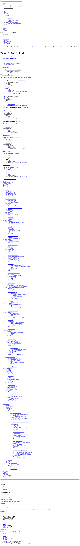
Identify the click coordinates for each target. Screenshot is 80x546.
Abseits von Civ (6, 39)
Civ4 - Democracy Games (13, 311)
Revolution (15, 448)
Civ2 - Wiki (10, 334)
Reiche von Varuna (17, 435)
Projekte (7, 462)
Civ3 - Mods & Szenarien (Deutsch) (15, 323)
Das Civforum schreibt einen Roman (15, 208)
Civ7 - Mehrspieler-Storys (11, 194)
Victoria (9, 377)
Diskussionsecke (9, 408)
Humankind (10, 392)
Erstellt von (5, 77)
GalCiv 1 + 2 (13, 395)
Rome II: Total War (12, 388)
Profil (9, 89)
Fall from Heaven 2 (14, 295)
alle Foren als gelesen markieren (12, 22)
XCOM (9, 370)
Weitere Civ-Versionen (7, 330)
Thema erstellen (5, 58)
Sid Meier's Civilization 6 (8, 220)
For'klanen (15, 434)
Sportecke (7, 459)
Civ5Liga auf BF (13, 268)
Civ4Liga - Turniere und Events (16, 307)
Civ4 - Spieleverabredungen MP (14, 304)
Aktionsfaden (21, 80)
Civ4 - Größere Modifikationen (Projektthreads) (15, 287)
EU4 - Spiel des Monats (15, 374)
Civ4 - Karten (10, 284)
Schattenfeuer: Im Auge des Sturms (20, 450)
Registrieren (5, 3)
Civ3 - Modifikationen (10, 321)
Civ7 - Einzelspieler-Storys (11, 193)
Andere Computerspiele (7, 368)
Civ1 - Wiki (10, 336)
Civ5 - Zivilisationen (12, 252)
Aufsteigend (6, 505)
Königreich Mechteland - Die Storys (23, 442)
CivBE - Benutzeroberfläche (16, 350)
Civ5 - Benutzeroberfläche (13, 255)
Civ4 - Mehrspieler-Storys (11, 201)
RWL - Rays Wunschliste (15, 360)
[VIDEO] (5, 526)
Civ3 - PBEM (8, 326)
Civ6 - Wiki (10, 228)
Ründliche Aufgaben (23, 107)
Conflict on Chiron (14, 298)
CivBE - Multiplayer (12, 351)
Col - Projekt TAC (11, 361)
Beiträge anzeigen (11, 90)
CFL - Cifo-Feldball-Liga (15, 419)
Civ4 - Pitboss (11, 310)
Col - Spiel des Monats (12, 367)
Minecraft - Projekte (14, 398)
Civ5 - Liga (10, 267)
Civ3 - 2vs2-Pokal (11, 329)
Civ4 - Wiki (10, 279)
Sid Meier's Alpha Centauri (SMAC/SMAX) (14, 354)
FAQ (19, 121)
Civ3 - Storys (8, 203)
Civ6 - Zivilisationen (12, 233)
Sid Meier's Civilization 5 (8, 239)
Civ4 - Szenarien (11, 283)
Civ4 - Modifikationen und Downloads (13, 280)
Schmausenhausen (16, 455)
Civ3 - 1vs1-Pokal (11, 327)
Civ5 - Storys (10, 247)
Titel (1, 77)
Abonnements (5, 184)
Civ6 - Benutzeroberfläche (13, 236)
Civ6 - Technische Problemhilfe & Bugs (16, 222)
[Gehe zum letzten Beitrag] (21, 91)
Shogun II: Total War (12, 383)
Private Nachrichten (7, 183)
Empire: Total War (11, 385)
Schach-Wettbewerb (12, 402)
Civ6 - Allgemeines (9, 221)
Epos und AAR (16, 425)
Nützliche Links (9, 15)
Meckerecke (8, 461)
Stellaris (9, 380)
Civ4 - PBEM (11, 305)
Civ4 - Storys (10, 278)
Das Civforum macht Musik (18, 432)
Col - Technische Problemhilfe (14, 358)
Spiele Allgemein (9, 391)
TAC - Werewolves (14, 363)
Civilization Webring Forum (8, 534)
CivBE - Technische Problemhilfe (14, 343)
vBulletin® (8, 542)
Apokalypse (15, 446)
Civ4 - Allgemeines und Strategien (12, 271)
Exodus (14, 443)
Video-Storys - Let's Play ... (11, 192)
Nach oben (14, 179)
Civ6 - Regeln (11, 232)
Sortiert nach (3, 499)
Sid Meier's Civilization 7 (8, 212)
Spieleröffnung (7, 151)
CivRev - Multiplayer (12, 340)
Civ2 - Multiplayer (11, 333)
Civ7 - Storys (10, 217)
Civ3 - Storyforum (11, 318)
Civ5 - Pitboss (11, 269)
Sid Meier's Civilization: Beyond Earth (13, 342)
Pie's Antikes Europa (12, 289)
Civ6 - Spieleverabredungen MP (14, 238)
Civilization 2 (8, 331)
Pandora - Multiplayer (14, 401)
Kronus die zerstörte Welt (15, 420)
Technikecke (8, 407)
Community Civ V (14, 302)
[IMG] (4, 525)
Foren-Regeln (3, 529)
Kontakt (4, 533)
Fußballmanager (9, 390)
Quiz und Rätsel (11, 406)
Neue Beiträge (8, 13)
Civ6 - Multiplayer (9, 237)
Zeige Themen (10, 71)
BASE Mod (10, 288)
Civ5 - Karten (10, 250)
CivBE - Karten (13, 346)
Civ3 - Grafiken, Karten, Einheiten (15, 324)
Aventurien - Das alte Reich (13, 260)
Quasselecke (8, 405)
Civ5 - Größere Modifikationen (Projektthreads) (15, 256)
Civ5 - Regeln (11, 251)
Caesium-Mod (13, 293)
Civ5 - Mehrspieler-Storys (11, 199)
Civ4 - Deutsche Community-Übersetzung (18, 294)
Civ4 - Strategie (11, 274)
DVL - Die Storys (19, 430)
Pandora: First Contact (12, 400)
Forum (4, 12)
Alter (1, 494)
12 (10, 168)
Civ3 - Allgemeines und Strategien (12, 313)
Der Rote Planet (16, 456)
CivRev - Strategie (11, 339)
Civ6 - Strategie (11, 223)
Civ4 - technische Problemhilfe (14, 273)
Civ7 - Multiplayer (9, 219)
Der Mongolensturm (14, 415)
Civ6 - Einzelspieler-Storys (11, 195)
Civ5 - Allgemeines (9, 240)
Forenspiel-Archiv (6, 42)
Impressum (5, 537)
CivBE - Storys (11, 352)
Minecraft (10, 397)
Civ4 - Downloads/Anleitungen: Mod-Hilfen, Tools (18, 286)
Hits (13, 77)
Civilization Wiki (13, 469)
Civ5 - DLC (10, 246)
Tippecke (10, 460)
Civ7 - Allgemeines (9, 213)
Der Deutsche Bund (17, 427)
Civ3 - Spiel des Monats (13, 316)
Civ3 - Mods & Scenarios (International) (16, 322)
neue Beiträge (13, 58)
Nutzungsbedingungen (7, 538)
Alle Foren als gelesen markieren (14, 23)
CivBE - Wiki (10, 353)
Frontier (14, 439)
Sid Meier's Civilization (7, 209)
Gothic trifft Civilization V (13, 259)
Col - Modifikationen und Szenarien (15, 359)
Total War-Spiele (9, 382)
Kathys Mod (10, 290)
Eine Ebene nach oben (10, 64)
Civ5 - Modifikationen (10, 249)
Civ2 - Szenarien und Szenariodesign (15, 332)
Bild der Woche (11, 465)
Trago (4, 82)
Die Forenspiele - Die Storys (13, 205)
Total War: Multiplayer (12, 389)
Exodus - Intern (19, 444)
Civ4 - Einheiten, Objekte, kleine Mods (16, 285)
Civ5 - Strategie (11, 242)
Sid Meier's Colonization (10, 357)
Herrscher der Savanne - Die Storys (23, 453)
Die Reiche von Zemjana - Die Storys (20, 418)
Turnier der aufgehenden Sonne (16, 265)
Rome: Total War (11, 387)
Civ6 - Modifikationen (10, 229)
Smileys (4, 524)
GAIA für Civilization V (13, 257)
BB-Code (5, 522)
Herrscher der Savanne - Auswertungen (23, 454)
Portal (4, 11)
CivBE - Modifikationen (13, 345)
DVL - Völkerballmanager (18, 429)
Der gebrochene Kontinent (15, 413)
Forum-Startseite (6, 187)
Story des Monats (9, 191)
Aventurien (12, 299)
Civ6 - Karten (10, 231)
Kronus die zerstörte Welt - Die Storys (20, 422)
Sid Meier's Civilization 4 (8, 270)
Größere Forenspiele (7, 41)
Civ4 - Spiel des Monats (13, 277)
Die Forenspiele (13, 206)
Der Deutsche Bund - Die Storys (22, 428)
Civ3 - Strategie (11, 315)
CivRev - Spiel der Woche (13, 341)
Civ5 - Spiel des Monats (13, 245)
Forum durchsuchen (6, 67)
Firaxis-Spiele (8, 369)
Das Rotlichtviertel (16, 437)
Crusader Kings (11, 378)
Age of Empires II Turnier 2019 (19, 445)
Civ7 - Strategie (11, 215)
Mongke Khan (6, 137)
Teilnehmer (21, 93)
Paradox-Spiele (9, 371)
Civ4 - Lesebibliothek (12, 276)
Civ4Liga (10, 306)
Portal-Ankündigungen (12, 463)
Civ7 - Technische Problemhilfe (14, 214)
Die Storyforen (6, 190)
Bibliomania (15, 447)
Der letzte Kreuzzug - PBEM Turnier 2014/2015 (20, 266)
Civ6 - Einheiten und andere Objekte (15, 234)
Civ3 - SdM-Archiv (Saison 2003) (17, 317)
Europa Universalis (12, 373)
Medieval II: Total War (12, 386)
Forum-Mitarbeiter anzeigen (13, 20)
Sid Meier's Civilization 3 (8, 312)
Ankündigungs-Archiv (14, 464)
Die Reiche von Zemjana (15, 417)
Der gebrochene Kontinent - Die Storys (20, 414)
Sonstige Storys (9, 204)
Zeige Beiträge (17, 71)
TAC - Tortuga (13, 364)
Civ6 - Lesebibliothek (12, 224)
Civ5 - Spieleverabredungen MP (14, 262)
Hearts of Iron (11, 376)
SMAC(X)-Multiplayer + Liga (14, 355)
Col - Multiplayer (11, 366)
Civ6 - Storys (10, 227)
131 (11, 140)
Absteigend (6, 507)
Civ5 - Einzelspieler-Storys (11, 198)
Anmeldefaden (6, 165)
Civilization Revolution (10, 338)
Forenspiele (5, 40)
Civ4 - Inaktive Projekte (12, 292)
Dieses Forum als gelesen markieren (13, 63)
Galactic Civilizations (12, 394)
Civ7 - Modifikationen (10, 218)
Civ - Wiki (10, 211)
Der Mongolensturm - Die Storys (19, 416)
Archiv (4, 536)
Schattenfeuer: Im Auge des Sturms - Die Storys (25, 451)
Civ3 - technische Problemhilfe (14, 314)
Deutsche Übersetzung (17, 296)
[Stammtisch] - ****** (8, 135)
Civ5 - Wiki (10, 248)
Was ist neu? (5, 30)
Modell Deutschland (17, 433)
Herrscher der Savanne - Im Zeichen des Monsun (22, 452)
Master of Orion (11, 399)
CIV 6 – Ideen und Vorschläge (14, 230)
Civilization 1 (8, 335)
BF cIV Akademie (14, 308)
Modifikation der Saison (13, 466)
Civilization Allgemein (10, 210)
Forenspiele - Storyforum (13, 410)
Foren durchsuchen (7, 186)
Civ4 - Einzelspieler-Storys (11, 200)
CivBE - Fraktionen (14, 348)
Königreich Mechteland (17, 441)
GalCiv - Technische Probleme (16, 396)
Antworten (10, 77)
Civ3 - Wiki (10, 320)
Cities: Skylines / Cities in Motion (14, 379)
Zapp (14, 438)
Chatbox (9, 18)
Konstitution (12, 423)
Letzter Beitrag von (18, 77)
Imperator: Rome (11, 381)
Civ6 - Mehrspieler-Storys (11, 196)
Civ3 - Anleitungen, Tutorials (14, 325)
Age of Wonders (11, 372)
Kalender (10, 21)
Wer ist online (5, 185)
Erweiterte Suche (6, 34)
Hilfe (4, 4)
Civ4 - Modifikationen (12, 282)
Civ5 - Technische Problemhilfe (14, 241)
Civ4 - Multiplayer (9, 303)
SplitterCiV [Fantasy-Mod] (13, 258)
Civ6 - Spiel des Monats (13, 226)
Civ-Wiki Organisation (12, 467)
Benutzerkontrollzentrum (8, 182)
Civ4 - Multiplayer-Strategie (16, 275)
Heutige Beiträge (11, 16)
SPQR (11, 301)
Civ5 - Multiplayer (9, 261)
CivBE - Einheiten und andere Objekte (18, 349)
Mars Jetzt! (12, 297)
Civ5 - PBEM (11, 264)
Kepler (14, 426)
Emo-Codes (10, 19)
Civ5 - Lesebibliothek (12, 243)
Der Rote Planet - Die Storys (21, 457)
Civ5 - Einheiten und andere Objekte (15, 254)
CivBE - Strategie (11, 344)
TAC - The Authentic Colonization (17, 362)
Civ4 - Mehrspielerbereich (13, 202)
